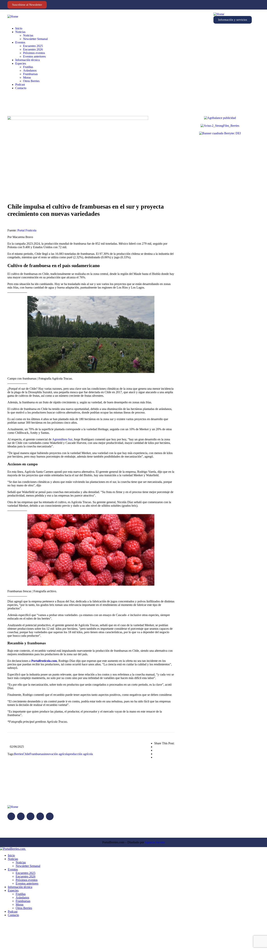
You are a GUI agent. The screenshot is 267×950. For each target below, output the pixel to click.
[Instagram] (238, 4)
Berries (18, 754)
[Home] (12, 16)
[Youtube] (247, 4)
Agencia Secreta (155, 842)
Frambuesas (37, 754)
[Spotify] (251, 4)
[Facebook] (234, 4)
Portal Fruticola (26, 230)
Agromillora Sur (62, 439)
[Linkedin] (243, 4)
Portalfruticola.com (44, 660)
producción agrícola (80, 754)
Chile (26, 754)
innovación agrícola (56, 754)
